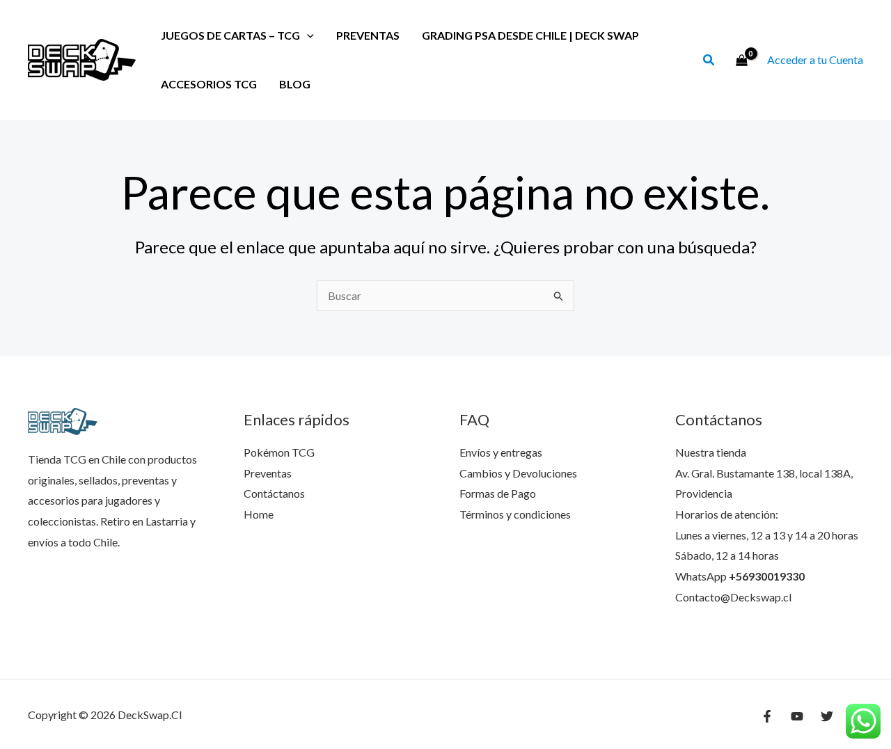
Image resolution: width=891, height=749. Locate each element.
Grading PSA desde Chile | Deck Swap (530, 35)
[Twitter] (827, 716)
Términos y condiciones (515, 514)
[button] (709, 61)
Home (259, 514)
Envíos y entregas (500, 452)
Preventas (368, 35)
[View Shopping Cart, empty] (741, 59)
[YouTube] (797, 716)
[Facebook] (767, 716)
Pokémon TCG (279, 452)
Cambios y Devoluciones (518, 473)
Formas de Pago (497, 493)
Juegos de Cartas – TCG (230, 35)
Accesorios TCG (209, 83)
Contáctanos (274, 493)
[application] (307, 35)
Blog (294, 83)
